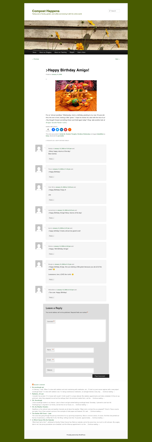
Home (34, 52)
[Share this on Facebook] (53, 129)
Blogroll (72, 52)
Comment (50, 321)
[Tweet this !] (57, 129)
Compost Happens (46, 11)
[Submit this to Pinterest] (65, 129)
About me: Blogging (45, 52)
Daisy (47, 136)
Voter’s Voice (81, 52)
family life (62, 134)
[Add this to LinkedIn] (61, 129)
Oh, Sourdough (37, 400)
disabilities (100, 134)
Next (117, 59)
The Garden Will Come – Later (41, 413)
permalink (61, 136)
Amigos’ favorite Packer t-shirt (56, 122)
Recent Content (39, 384)
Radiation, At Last (38, 394)
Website (49, 370)
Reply (51, 159)
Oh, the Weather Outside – (40, 407)
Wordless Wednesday (83, 134)
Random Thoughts (71, 134)
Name (50, 349)
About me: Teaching (60, 52)
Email (50, 359)
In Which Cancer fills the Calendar (43, 420)
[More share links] (69, 129)
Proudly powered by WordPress (76, 435)
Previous (35, 59)
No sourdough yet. (38, 387)
